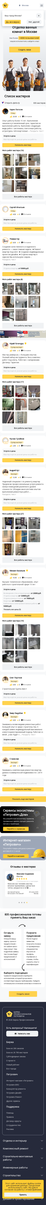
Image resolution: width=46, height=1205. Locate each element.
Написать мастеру (23, 145)
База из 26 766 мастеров (17, 1052)
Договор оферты (13, 1121)
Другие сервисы (13, 1101)
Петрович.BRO (12, 1084)
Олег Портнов (16, 677)
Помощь (10, 1113)
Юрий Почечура (17, 343)
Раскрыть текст (37, 131)
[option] (23, 884)
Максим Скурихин (25, 874)
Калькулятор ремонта (16, 1089)
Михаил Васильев (17, 570)
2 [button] (21, 902)
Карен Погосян (16, 109)
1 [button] (19, 902)
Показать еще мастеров (23, 799)
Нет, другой (34, 22)
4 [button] (27, 902)
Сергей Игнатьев (17, 207)
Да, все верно (13, 22)
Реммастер (14, 239)
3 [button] (24, 902)
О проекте (10, 1060)
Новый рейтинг (12, 1064)
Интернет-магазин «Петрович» (19, 1080)
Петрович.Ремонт (14, 1097)
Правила (10, 1117)
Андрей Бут (14, 470)
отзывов (28, 116)
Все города (11, 1068)
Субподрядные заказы (16, 1056)
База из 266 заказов (15, 1048)
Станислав (14, 759)
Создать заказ (24, 49)
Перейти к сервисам (16, 829)
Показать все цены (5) (12, 609)
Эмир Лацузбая (16, 713)
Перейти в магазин (15, 856)
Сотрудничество (13, 1125)
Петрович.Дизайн (13, 1093)
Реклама (10, 1129)
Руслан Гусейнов (17, 439)
